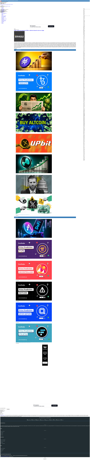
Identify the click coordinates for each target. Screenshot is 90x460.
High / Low (3, 10)
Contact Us (1, 450)
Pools (5, 4)
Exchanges (3, 11)
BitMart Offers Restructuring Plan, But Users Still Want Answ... (23, 214)
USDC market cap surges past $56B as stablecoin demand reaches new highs (29, 30)
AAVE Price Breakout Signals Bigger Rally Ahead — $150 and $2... (23, 238)
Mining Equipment (4, 20)
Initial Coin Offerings (4, 13)
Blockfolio (3, 17)
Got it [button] (1, 1)
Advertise (12, 4)
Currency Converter (4, 15)
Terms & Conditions (2, 448)
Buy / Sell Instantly (2, 443)
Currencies (3, 8)
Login (2, 5)
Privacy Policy (2, 449)
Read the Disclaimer (2, 415)
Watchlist (3, 7)
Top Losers (1, 433)
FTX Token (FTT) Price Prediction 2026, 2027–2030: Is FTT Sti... (23, 342)
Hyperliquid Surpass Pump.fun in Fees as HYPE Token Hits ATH (23, 173)
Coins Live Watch (2, 431)
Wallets (7, 4)
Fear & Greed (3, 4)
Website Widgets (3, 16)
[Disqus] (45, 375)
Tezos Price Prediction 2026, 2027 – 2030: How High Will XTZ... (23, 91)
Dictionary (9, 4)
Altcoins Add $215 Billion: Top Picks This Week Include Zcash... (23, 132)
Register (3, 23)
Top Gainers (3, 9)
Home (1, 4)
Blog (2, 12)
